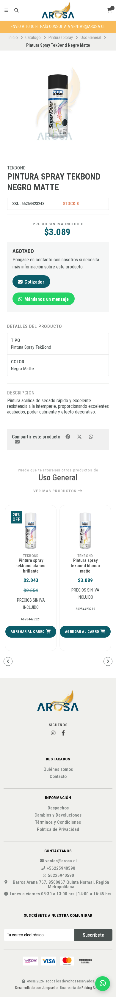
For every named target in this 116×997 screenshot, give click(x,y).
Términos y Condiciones (58, 822)
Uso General (91, 37)
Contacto (58, 776)
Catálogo (33, 37)
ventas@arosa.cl (61, 861)
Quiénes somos (58, 769)
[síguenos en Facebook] (63, 733)
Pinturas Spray (60, 37)
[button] (30, 632)
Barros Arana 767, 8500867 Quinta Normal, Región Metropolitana (61, 884)
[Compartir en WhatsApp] (91, 437)
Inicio (13, 37)
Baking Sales (91, 987)
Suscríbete (93, 935)
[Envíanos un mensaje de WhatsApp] (102, 983)
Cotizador (33, 282)
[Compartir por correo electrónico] (17, 442)
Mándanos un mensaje (46, 299)
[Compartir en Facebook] (68, 437)
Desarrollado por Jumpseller (36, 987)
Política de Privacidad (58, 829)
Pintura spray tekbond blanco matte (31, 566)
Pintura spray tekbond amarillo (85, 563)
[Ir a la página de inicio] (57, 10)
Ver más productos (55, 491)
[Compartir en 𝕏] (80, 437)
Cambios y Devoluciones (58, 815)
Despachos (58, 808)
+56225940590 (61, 868)
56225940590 (61, 875)
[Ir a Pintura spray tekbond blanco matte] (31, 531)
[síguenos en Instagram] (53, 733)
